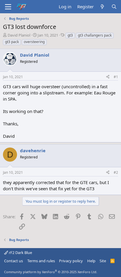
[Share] (108, 77)
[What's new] (102, 6)
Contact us (13, 260)
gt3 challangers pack (95, 35)
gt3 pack (12, 41)
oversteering (34, 41)
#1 (116, 76)
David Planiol (19, 35)
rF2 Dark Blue (20, 252)
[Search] (114, 6)
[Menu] (8, 7)
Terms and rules (41, 260)
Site (103, 260)
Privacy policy (71, 260)
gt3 (70, 35)
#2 (116, 172)
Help (91, 260)
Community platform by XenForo (50, 272)
